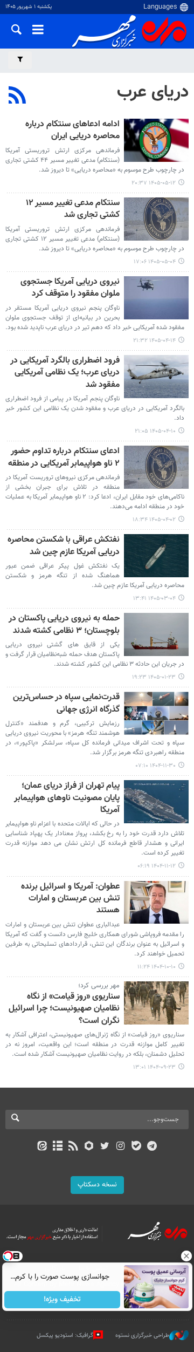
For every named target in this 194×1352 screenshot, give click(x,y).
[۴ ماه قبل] (156, 634)
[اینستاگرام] (120, 1147)
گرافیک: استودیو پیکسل (65, 1335)
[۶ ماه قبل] (156, 713)
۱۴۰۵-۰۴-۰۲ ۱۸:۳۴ (154, 519)
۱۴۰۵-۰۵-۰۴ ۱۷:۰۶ (155, 262)
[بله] (136, 1147)
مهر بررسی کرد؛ (99, 985)
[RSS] (17, 96)
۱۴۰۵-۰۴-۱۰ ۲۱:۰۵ (155, 431)
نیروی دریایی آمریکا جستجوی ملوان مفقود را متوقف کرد (70, 288)
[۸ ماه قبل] (156, 1003)
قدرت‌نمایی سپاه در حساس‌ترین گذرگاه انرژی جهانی (66, 704)
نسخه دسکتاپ (97, 1184)
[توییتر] (105, 1147)
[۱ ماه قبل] (156, 297)
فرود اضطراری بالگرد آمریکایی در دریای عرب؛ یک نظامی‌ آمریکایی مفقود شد (65, 373)
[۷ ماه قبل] (156, 902)
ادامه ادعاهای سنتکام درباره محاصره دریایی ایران (72, 131)
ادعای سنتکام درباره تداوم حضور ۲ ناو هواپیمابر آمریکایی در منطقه (64, 458)
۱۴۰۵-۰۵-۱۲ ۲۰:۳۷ (153, 183)
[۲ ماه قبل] (156, 555)
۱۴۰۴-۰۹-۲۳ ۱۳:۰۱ (154, 1067)
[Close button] (186, 1256)
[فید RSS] (73, 1147)
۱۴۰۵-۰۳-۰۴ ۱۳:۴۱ (154, 598)
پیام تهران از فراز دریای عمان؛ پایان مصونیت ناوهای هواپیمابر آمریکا (67, 798)
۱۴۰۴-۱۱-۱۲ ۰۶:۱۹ (156, 866)
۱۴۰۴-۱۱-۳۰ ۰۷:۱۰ (156, 765)
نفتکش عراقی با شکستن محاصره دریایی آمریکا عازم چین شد (64, 546)
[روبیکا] (89, 1147)
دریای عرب (153, 92)
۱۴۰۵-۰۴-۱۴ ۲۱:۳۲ (154, 340)
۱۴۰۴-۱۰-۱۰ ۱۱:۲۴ (156, 967)
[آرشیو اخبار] (57, 1147)
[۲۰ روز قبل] (156, 140)
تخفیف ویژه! (62, 1300)
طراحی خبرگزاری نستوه (142, 1335)
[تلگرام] (152, 1147)
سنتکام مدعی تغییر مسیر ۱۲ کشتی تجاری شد (73, 209)
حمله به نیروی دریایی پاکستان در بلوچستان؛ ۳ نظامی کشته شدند (64, 625)
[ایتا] (41, 1147)
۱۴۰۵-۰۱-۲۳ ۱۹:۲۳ (154, 677)
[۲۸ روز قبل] (156, 219)
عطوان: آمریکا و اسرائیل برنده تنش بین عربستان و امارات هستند (70, 899)
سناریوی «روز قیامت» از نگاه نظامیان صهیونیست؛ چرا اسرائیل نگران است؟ (64, 1009)
